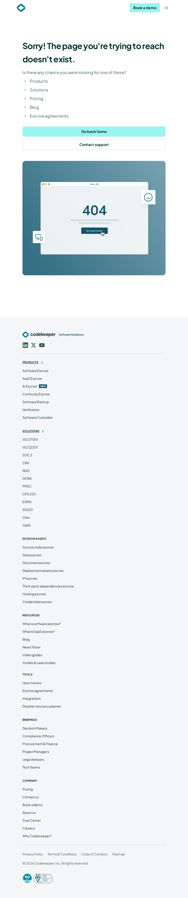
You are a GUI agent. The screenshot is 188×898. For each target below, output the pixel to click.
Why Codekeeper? (36, 836)
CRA (25, 463)
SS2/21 (27, 509)
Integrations (31, 698)
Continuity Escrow (36, 394)
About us (29, 812)
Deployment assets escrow (43, 570)
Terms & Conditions (62, 854)
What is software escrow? (41, 624)
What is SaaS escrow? (38, 631)
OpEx (26, 525)
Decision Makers (34, 728)
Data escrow (31, 555)
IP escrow (29, 578)
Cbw (26, 517)
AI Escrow (29, 386)
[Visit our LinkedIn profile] (24, 344)
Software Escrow (35, 371)
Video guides (32, 655)
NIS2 (26, 470)
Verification (30, 410)
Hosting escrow (34, 594)
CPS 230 (29, 494)
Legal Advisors (33, 759)
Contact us (30, 797)
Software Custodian (37, 417)
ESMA (26, 502)
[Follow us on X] (33, 344)
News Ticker (31, 647)
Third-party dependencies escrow (48, 586)
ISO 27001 (30, 439)
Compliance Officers (38, 736)
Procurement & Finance (40, 744)
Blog (34, 107)
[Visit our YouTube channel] (41, 344)
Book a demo (144, 7)
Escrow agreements (49, 115)
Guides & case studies (38, 663)
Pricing (36, 98)
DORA (27, 478)
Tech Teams (31, 767)
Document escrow (36, 563)
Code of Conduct (94, 854)
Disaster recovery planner (41, 706)
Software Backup (35, 402)
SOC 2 (27, 455)
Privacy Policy (32, 854)
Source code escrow (38, 547)
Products (39, 81)
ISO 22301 (30, 447)
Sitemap (118, 854)
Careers (28, 828)
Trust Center (31, 820)
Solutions (39, 89)
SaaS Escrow (32, 378)
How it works (31, 683)
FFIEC (27, 486)
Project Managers (35, 751)
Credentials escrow (37, 602)
